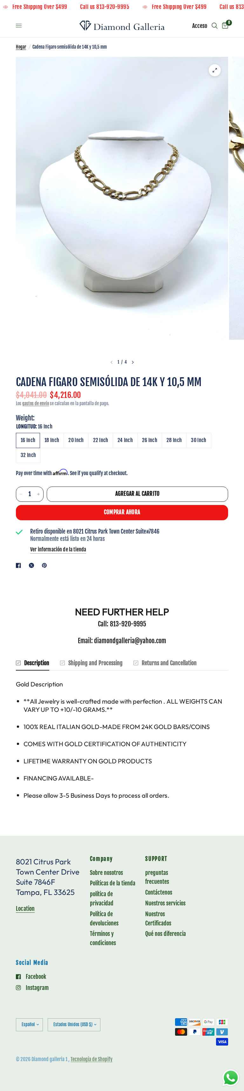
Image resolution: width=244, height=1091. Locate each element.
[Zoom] (215, 70)
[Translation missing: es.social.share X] (33, 565)
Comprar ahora (122, 512)
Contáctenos (158, 892)
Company (101, 859)
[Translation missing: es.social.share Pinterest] (46, 565)
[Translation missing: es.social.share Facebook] (20, 565)
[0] (224, 25)
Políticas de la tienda (112, 883)
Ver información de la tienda (58, 549)
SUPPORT (156, 859)
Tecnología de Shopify (91, 1059)
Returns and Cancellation (169, 662)
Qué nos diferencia (165, 933)
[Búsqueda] (214, 25)
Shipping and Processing (95, 662)
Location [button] (25, 908)
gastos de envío (35, 403)
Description (36, 662)
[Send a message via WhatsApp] (231, 1078)
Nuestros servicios (165, 903)
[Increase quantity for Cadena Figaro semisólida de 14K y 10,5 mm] (38, 494)
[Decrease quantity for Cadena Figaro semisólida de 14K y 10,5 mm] (21, 494)
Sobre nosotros (106, 872)
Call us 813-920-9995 (114, 7)
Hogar (21, 47)
